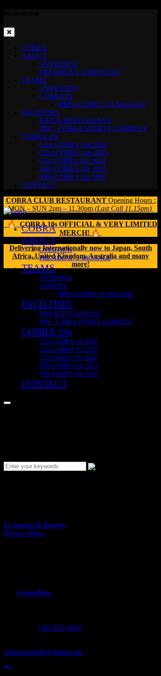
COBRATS (55, 96)
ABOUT (34, 56)
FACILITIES (40, 112)
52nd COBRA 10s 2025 (73, 153)
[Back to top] (7, 667)
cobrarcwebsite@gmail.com (43, 652)
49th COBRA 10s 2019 (72, 177)
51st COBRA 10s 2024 (72, 161)
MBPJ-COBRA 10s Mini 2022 (101, 104)
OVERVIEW (58, 64)
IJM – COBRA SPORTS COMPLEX (93, 128)
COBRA (34, 48)
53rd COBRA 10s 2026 (73, 144)
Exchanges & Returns (34, 525)
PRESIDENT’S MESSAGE (80, 72)
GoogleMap (34, 593)
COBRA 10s (39, 136)
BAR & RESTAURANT (75, 120)
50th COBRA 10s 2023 (72, 169)
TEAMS (33, 80)
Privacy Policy (24, 533)
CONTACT (38, 185)
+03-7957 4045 (59, 628)
